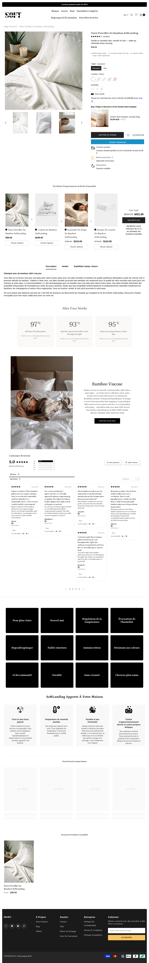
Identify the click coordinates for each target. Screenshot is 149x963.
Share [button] (14, 530)
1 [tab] (40, 444)
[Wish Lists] (136, 15)
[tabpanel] (42, 402)
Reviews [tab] (13, 474)
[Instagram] (12, 926)
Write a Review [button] (133, 462)
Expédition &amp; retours (86, 266)
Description (51, 266)
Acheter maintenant (117, 142)
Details (65, 266)
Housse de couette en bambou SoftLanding (104, 233)
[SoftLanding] (42, 402)
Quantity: (95, 85)
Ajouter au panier (107, 135)
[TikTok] (18, 926)
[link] (20, 725)
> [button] (83, 589)
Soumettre (126, 938)
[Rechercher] (131, 14)
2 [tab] (43, 444)
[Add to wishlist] (128, 135)
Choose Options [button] (17, 243)
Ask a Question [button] (114, 462)
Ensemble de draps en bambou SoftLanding (75, 233)
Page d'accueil (10, 26)
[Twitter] (24, 926)
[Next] (81, 122)
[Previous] (5, 122)
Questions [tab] (14, 479)
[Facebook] (6, 926)
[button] (23, 533)
